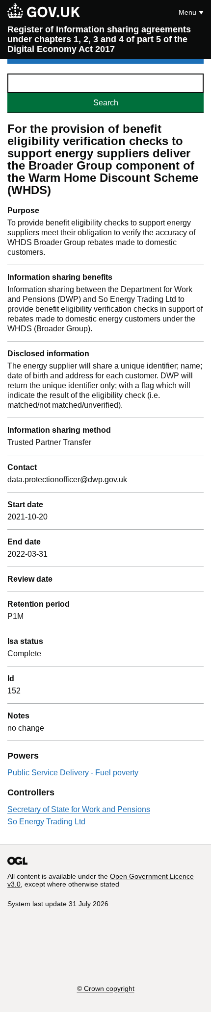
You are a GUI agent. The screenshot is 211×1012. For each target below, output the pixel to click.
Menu (187, 12)
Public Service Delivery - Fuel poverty (72, 772)
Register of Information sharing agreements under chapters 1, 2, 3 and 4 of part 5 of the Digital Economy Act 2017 (99, 39)
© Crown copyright (105, 988)
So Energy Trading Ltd (46, 821)
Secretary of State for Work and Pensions (78, 809)
